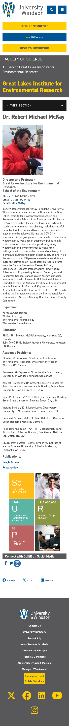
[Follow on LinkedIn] (41, 698)
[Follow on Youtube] (57, 698)
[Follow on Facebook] (26, 698)
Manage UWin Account (34, 669)
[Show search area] (51, 10)
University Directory (34, 632)
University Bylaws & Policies (34, 663)
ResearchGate (11, 467)
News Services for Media (34, 644)
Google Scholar (11, 462)
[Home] (23, 9)
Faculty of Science (23, 59)
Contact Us (34, 625)
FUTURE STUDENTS (35, 26)
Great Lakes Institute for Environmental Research (28, 69)
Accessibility (34, 638)
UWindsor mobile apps (34, 650)
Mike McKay (19, 203)
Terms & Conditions (34, 656)
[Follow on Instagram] (34, 712)
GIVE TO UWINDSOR (34, 48)
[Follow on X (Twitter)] (11, 698)
